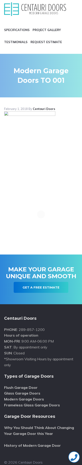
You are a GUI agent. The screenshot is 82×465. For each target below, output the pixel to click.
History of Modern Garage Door (32, 445)
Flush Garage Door (21, 387)
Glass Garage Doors (22, 393)
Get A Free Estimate (41, 287)
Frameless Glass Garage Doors (32, 405)
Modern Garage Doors (24, 399)
